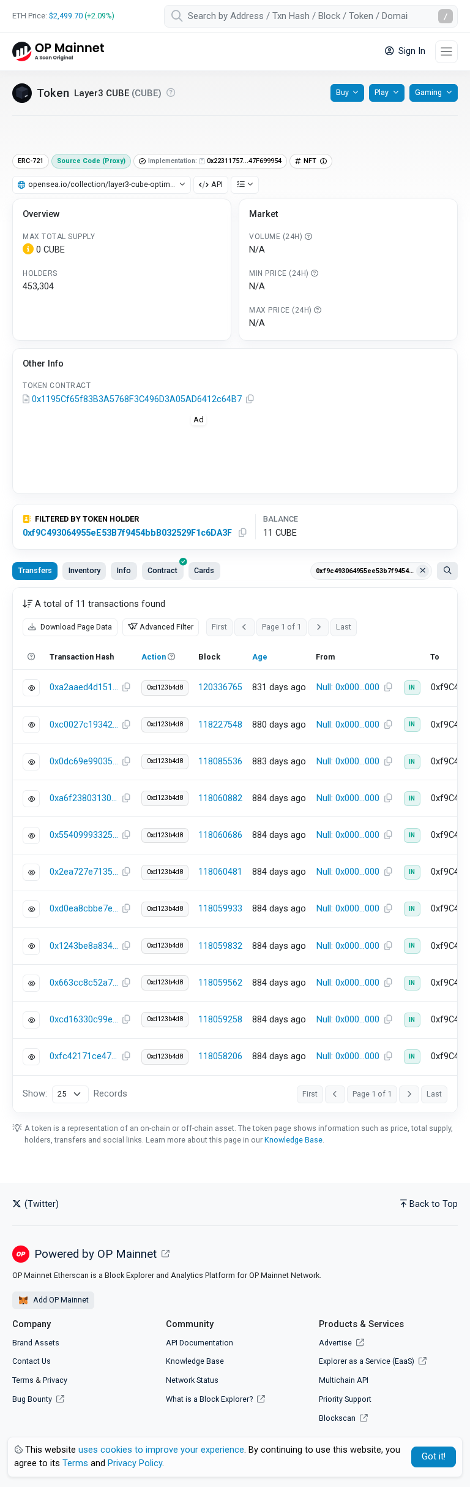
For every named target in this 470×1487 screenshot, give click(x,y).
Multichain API (343, 1380)
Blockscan (338, 1418)
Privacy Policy (135, 1463)
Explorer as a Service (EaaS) (367, 1361)
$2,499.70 (66, 15)
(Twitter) (40, 1204)
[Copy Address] (249, 399)
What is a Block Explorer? (210, 1399)
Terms (23, 1380)
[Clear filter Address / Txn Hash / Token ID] (423, 571)
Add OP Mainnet (60, 1299)
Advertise (336, 1342)
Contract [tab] (162, 570)
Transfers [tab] (35, 570)
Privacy (55, 1380)
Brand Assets (35, 1342)
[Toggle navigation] (446, 51)
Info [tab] (124, 570)
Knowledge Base (293, 1139)
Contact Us (31, 1361)
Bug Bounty (32, 1399)
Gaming (428, 92)
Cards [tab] (204, 570)
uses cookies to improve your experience (161, 1450)
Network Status (192, 1380)
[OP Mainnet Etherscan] (58, 52)
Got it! (434, 1456)
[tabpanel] (235, 850)
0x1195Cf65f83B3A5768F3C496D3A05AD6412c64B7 (137, 399)
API (217, 184)
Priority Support (345, 1399)
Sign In (410, 51)
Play (382, 92)
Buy (342, 92)
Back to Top (433, 1204)
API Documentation (199, 1342)
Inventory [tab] (84, 570)
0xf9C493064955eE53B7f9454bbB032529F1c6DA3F (127, 533)
